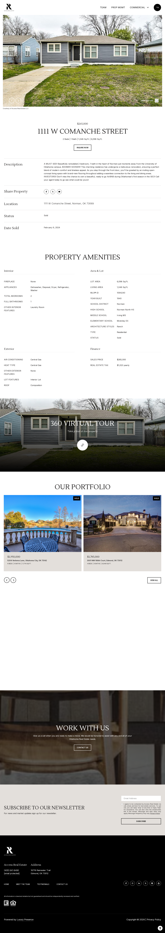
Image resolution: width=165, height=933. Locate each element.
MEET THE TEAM (23, 884)
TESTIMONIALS (43, 884)
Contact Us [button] (82, 748)
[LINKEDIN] (139, 883)
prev (11, 100)
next (18, 100)
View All (154, 580)
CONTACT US (62, 884)
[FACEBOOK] (126, 883)
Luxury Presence (25, 919)
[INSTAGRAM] (132, 883)
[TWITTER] (145, 883)
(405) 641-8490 (11, 870)
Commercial (137, 7)
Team (103, 7)
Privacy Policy (155, 813)
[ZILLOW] (158, 883)
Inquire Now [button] (82, 148)
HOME (6, 884)
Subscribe (141, 821)
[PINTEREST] (152, 883)
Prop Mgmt (118, 7)
